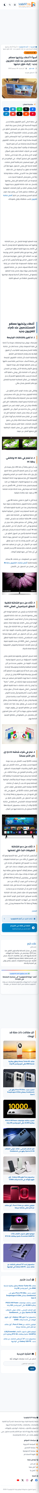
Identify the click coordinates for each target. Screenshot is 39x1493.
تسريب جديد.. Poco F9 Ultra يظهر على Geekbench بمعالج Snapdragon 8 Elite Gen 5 (21, 1295)
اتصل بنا (33, 1470)
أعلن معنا (32, 1467)
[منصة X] (26, 109)
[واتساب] (19, 109)
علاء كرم (31, 68)
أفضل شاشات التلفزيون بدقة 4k (15, 562)
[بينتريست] (33, 114)
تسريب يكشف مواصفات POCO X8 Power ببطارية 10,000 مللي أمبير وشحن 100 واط (21, 1303)
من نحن (33, 1463)
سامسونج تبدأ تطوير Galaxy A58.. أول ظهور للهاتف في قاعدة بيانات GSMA (20, 1318)
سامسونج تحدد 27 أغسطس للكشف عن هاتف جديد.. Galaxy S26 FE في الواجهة (19, 1340)
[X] (22, 1480)
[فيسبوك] (33, 109)
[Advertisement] (19, 29)
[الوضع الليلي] (5, 5)
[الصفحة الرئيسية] (27, 4)
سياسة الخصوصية (29, 1450)
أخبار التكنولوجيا (23, 47)
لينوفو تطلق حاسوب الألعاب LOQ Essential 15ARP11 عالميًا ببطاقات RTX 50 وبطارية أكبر (19, 1332)
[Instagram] (27, 1480)
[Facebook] (36, 1480)
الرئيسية (32, 47)
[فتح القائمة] (15, 5)
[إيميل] (13, 114)
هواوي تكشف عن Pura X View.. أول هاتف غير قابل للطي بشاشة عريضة (20, 1325)
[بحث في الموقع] (10, 5)
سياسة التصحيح (30, 1447)
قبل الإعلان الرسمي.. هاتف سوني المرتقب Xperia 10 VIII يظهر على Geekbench (21, 1311)
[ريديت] (26, 114)
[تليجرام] (13, 109)
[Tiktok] (32, 1480)
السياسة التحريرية (29, 1444)
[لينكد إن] (6, 109)
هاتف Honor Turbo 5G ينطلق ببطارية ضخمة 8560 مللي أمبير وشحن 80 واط (20, 1286)
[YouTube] (18, 1480)
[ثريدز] (19, 114)
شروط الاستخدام (30, 1454)
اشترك (32, 1368)
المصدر (34, 911)
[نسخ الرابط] (6, 114)
